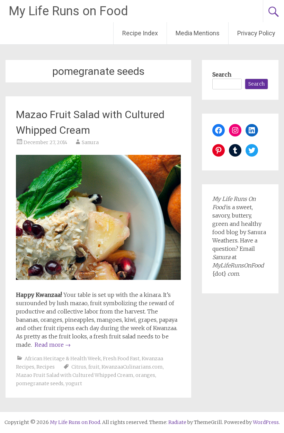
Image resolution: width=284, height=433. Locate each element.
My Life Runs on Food (68, 11)
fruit (93, 367)
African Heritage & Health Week (63, 358)
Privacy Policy (256, 33)
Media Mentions (198, 33)
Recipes (45, 367)
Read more (53, 344)
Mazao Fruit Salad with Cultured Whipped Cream (74, 375)
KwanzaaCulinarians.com (132, 367)
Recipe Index (140, 33)
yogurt (73, 383)
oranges (145, 375)
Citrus (78, 367)
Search (221, 74)
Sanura (90, 142)
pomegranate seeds (39, 383)
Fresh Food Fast (121, 358)
